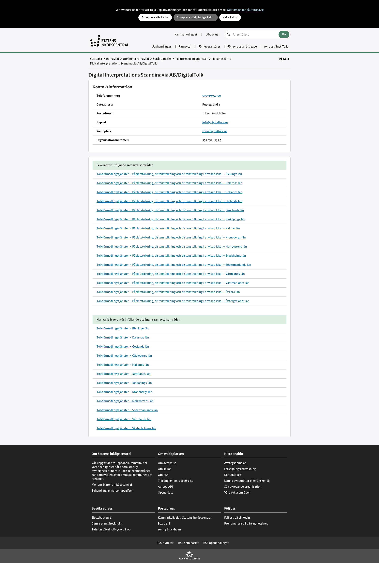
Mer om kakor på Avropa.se (245, 10)
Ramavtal (185, 46)
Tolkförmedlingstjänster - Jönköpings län (124, 383)
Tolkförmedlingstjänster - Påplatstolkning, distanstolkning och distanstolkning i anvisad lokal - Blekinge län (169, 174)
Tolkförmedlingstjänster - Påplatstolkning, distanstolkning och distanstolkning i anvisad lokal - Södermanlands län (174, 265)
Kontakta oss (233, 475)
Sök (284, 34)
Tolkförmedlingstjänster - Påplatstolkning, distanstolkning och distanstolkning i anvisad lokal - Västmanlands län (173, 283)
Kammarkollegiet (186, 34)
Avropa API (165, 486)
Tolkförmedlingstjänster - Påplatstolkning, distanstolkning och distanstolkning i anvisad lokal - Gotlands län (169, 192)
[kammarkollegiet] (189, 556)
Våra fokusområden (237, 492)
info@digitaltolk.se (215, 122)
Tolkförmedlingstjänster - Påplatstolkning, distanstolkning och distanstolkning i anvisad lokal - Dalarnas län (169, 183)
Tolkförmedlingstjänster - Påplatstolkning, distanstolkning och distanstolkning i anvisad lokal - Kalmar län (168, 228)
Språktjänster (162, 59)
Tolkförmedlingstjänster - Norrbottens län (125, 401)
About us (212, 34)
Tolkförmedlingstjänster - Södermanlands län (127, 410)
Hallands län (220, 59)
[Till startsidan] (109, 40)
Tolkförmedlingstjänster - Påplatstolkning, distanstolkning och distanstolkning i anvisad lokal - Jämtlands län (170, 210)
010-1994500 (211, 95)
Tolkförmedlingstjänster (191, 59)
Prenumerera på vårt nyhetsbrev (246, 523)
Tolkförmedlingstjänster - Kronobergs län (124, 392)
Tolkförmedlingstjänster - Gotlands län (123, 346)
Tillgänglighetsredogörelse (175, 481)
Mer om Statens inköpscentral (112, 484)
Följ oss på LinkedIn (237, 517)
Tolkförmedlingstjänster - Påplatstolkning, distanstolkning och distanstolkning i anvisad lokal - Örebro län (168, 292)
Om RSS (163, 475)
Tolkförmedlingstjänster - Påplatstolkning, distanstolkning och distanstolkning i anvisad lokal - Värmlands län (171, 274)
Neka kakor (230, 17)
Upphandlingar (161, 46)
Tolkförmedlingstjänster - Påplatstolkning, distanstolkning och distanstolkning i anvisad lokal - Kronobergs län (171, 237)
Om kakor (164, 469)
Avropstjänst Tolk (276, 46)
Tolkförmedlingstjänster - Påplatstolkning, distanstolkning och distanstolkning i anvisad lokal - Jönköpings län (171, 219)
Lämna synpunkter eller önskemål (247, 481)
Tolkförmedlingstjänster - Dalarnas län (123, 337)
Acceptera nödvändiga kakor (196, 17)
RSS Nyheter (165, 543)
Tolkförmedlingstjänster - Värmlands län (124, 419)
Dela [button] (286, 59)
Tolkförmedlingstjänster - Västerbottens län (126, 428)
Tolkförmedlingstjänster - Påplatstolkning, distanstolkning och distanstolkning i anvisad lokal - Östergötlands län (173, 301)
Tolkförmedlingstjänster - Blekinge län (123, 328)
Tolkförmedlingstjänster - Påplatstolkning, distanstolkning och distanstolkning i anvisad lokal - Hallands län (169, 201)
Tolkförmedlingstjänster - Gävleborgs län (124, 355)
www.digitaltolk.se (214, 131)
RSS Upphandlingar (216, 543)
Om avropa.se (167, 463)
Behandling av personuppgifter (112, 490)
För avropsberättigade (242, 46)
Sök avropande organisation (242, 486)
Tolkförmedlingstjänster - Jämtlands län (124, 374)
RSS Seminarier (188, 543)
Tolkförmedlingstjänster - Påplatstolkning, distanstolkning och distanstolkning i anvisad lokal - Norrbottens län (172, 246)
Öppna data (165, 492)
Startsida (96, 59)
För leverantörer (209, 46)
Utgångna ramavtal (136, 59)
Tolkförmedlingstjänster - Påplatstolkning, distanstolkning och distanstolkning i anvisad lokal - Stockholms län (171, 255)
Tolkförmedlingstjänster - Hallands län (123, 365)
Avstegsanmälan (235, 463)
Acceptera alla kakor (155, 17)
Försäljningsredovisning (240, 469)
